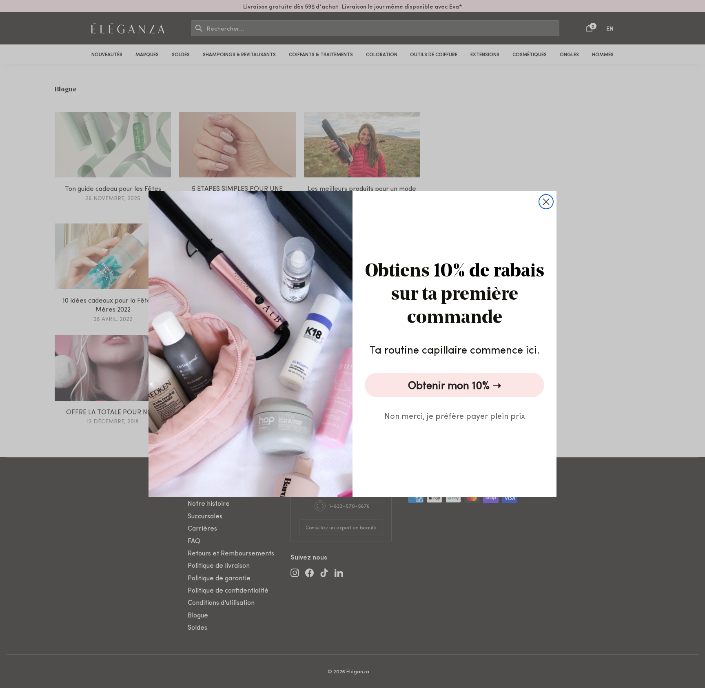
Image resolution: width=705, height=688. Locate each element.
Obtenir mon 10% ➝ (454, 385)
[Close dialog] (546, 202)
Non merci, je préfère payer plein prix (454, 415)
